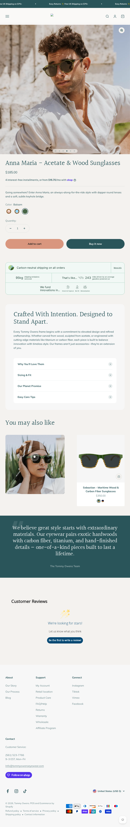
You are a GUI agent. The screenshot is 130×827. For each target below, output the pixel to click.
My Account (43, 685)
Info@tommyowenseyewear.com (24, 765)
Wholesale (42, 722)
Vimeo (76, 697)
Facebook (77, 703)
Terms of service (31, 810)
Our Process (12, 691)
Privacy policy (49, 810)
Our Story (11, 685)
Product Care (43, 697)
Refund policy (12, 810)
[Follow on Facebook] (7, 791)
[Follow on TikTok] (25, 791)
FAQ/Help (41, 703)
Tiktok (75, 691)
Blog (8, 697)
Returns (40, 709)
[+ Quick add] (119, 477)
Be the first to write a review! (65, 640)
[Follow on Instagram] (16, 791)
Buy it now (95, 243)
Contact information (35, 814)
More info (118, 268)
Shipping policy (13, 814)
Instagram (78, 685)
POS (32, 803)
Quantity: (10, 220)
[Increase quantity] (24, 228)
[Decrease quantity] (10, 228)
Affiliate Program (46, 728)
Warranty (41, 716)
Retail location (44, 691)
